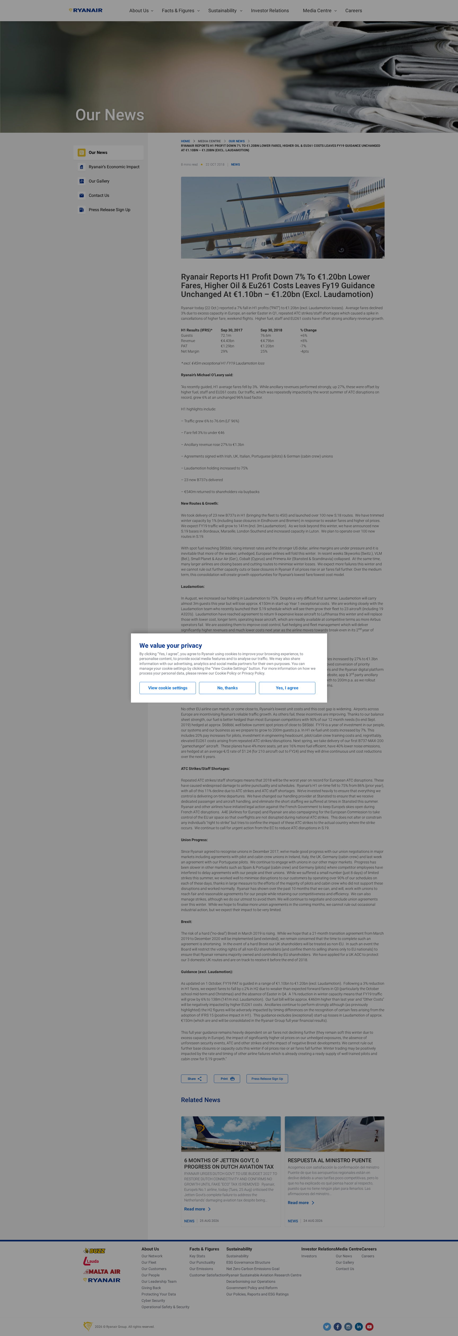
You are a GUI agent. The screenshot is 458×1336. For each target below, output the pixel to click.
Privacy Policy (253, 673)
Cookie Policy (226, 673)
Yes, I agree (287, 687)
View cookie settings (167, 687)
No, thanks (227, 687)
